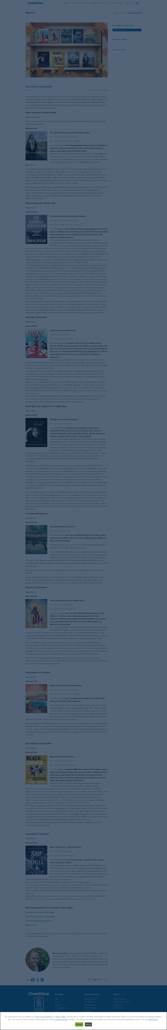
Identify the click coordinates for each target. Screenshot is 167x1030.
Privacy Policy (61, 1017)
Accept (79, 1024)
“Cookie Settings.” (62, 1019)
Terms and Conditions (43, 1017)
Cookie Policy (153, 1019)
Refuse (88, 1024)
